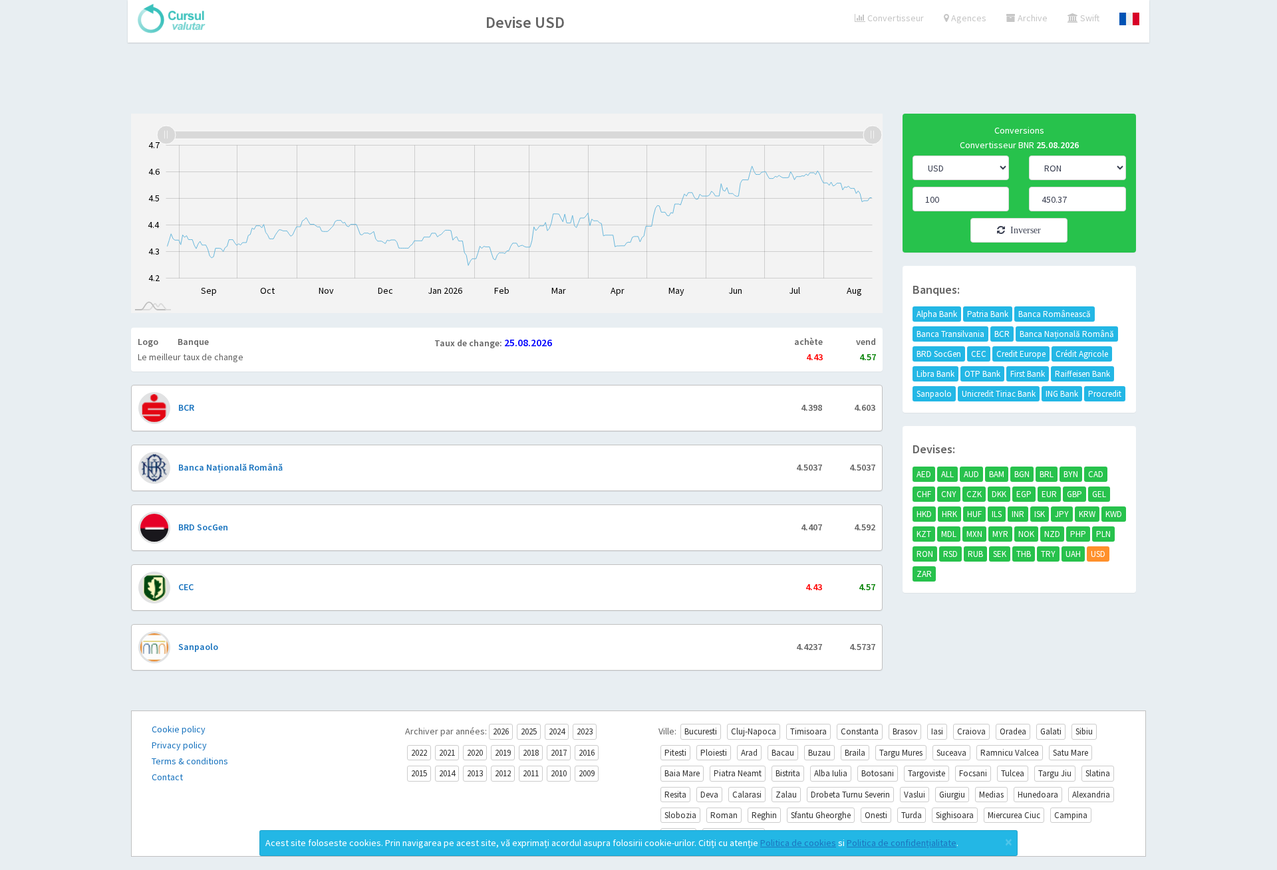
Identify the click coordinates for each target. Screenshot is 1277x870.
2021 (447, 752)
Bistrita (788, 773)
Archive (1032, 18)
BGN (1022, 474)
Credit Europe (1021, 354)
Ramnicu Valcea (1009, 752)
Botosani (877, 773)
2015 (419, 773)
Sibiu (1084, 731)
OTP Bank (982, 374)
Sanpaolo (934, 393)
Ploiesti (713, 752)
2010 (559, 773)
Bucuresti (700, 731)
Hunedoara (1038, 794)
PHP (1078, 534)
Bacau (783, 752)
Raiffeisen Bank (1082, 374)
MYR (1000, 534)
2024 (557, 731)
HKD (924, 514)
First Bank (1027, 374)
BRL (1047, 474)
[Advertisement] (638, 80)
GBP (1074, 494)
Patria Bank (987, 314)
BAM (996, 474)
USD (1098, 554)
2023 (585, 731)
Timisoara (808, 731)
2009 (587, 773)
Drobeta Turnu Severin (850, 794)
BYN (1071, 474)
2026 (501, 731)
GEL (1099, 494)
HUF (974, 514)
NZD (1052, 534)
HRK (949, 514)
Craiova (971, 731)
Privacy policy (179, 745)
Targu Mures (900, 752)
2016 (587, 752)
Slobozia (680, 815)
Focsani (973, 773)
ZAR (924, 574)
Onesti (876, 815)
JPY (1062, 514)
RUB (975, 554)
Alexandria (1091, 794)
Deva (709, 794)
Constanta (860, 731)
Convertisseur (894, 18)
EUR (1049, 494)
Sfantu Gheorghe (821, 815)
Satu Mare (1070, 752)
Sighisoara (955, 815)
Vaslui (914, 794)
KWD (1113, 514)
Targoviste (926, 773)
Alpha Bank (937, 314)
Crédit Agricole (1082, 354)
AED (924, 474)
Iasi (937, 731)
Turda (911, 815)
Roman (724, 815)
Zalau (786, 794)
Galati (1051, 731)
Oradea (1013, 731)
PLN (1103, 534)
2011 (531, 773)
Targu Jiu (1054, 773)
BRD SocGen (939, 354)
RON (925, 554)
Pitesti (675, 752)
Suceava (951, 752)
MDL (948, 534)
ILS (997, 514)
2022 (419, 752)
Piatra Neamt (738, 773)
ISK (1039, 514)
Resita (675, 794)
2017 (559, 752)
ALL (947, 474)
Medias (991, 794)
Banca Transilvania (950, 334)
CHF (924, 494)
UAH (1073, 554)
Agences (967, 18)
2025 (529, 731)
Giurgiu (952, 794)
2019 (503, 752)
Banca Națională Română (1067, 334)
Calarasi (747, 794)
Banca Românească (1054, 314)
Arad (749, 752)
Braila (855, 752)
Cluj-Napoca (753, 731)
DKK (999, 494)
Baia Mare (682, 773)
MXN (974, 534)
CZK (974, 494)
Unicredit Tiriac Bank (999, 393)
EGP (1024, 494)
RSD (950, 554)
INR (1018, 514)
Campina (1070, 815)
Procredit (1104, 393)
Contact (167, 777)
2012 (503, 773)
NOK (1026, 534)
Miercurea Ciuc (1014, 815)
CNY (948, 494)
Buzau (819, 752)
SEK (999, 554)
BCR (1002, 334)
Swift (1088, 18)
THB (1023, 554)
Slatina (1097, 773)
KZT (924, 534)
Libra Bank (935, 374)
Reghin (764, 815)
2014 (447, 773)
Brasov (905, 731)
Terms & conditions (190, 761)
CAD (1095, 474)
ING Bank (1062, 393)
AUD (971, 474)
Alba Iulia (830, 773)
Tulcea (1012, 773)
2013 (475, 773)
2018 (531, 752)
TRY (1048, 554)
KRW (1087, 514)
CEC (978, 354)
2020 (475, 752)
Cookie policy (179, 729)
